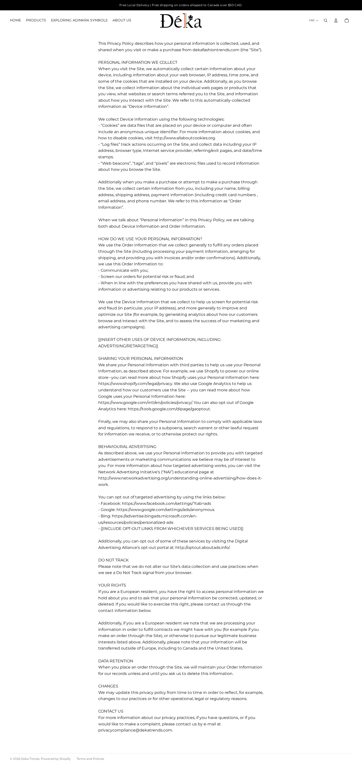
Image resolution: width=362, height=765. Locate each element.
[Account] (335, 20)
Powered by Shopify (56, 759)
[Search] (325, 20)
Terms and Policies (90, 759)
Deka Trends (30, 759)
